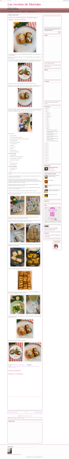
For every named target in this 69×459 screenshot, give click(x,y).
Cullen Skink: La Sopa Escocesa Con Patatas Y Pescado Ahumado (54, 190)
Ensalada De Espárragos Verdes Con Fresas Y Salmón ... (52, 132)
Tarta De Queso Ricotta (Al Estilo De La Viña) (54, 186)
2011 (46, 162)
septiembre (48, 116)
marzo (47, 125)
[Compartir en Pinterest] (30, 364)
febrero (47, 127)
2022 (47, 144)
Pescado (9, 367)
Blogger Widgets (47, 236)
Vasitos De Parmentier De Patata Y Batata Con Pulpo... (52, 137)
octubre (47, 114)
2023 (47, 143)
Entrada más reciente (12, 412)
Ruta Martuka (23, 11)
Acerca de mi (17, 11)
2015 (46, 155)
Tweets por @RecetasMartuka (49, 63)
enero (47, 128)
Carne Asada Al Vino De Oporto (51, 130)
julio (47, 119)
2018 (46, 151)
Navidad (37, 366)
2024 (47, 111)
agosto (47, 117)
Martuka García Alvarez (54, 167)
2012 (46, 160)
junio (47, 121)
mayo (47, 122)
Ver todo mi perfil (52, 170)
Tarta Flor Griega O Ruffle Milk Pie (52, 141)
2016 (46, 154)
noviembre (48, 113)
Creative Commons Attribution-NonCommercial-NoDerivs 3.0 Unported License (51, 229)
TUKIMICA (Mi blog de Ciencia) (32, 11)
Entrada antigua (38, 412)
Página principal (11, 11)
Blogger (41, 457)
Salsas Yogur (13, 367)
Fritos (35, 366)
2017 (46, 152)
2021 (46, 146)
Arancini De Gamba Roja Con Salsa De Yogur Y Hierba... (52, 139)
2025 (47, 110)
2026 (47, 108)
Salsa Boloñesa (50, 180)
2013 (46, 159)
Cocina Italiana (23, 366)
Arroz (13, 366)
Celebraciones (18, 366)
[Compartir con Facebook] (29, 364)
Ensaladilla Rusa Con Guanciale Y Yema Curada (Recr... (51, 134)
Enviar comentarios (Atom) (27, 416)
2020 (47, 148)
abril (47, 124)
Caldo (15, 366)
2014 (46, 157)
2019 (46, 149)
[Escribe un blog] (28, 364)
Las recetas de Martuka (24, 4)
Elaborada (32, 366)
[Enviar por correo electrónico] (27, 364)
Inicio (26, 412)
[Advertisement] (25, 403)
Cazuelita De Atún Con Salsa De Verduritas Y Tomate (53, 176)
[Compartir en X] (29, 364)
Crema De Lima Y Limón (52, 194)
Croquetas (28, 366)
